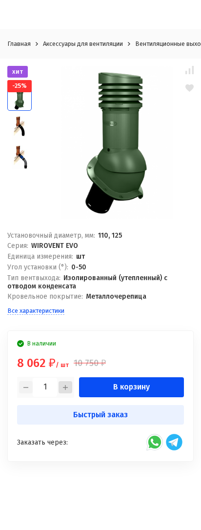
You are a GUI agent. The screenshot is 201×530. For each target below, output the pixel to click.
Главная (19, 43)
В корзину (131, 386)
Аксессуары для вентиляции (83, 43)
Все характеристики (35, 310)
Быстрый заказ (100, 414)
